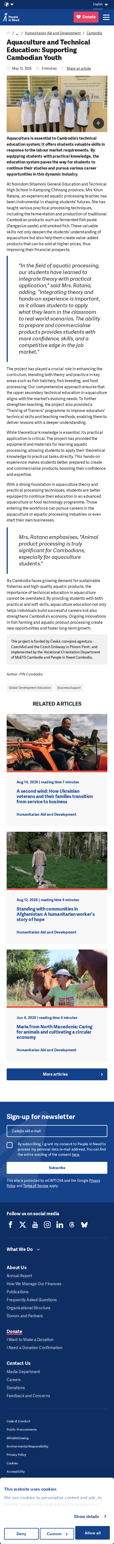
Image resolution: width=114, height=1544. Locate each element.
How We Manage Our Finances (34, 1284)
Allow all (93, 1533)
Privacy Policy (16, 1455)
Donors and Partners (25, 1316)
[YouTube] (35, 1224)
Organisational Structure (28, 1308)
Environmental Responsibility (27, 1446)
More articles (55, 1074)
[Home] (8, 33)
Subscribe (57, 1167)
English (98, 4)
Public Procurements (22, 1430)
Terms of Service (35, 1186)
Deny (21, 1534)
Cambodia (94, 33)
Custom (54, 1534)
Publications (17, 1292)
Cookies (12, 1463)
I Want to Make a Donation (30, 1339)
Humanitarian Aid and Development (53, 33)
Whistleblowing (17, 1438)
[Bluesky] (84, 1224)
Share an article (79, 68)
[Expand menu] (106, 17)
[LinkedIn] (59, 1224)
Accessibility (16, 1472)
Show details (86, 1516)
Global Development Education (30, 688)
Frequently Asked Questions (32, 1300)
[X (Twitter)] (22, 1224)
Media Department (23, 1372)
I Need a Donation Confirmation (34, 1347)
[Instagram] (47, 1224)
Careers (14, 1380)
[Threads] (72, 1224)
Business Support (69, 688)
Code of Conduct (18, 1421)
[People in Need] (11, 17)
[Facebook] (10, 1224)
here (75, 1154)
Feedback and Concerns (28, 1396)
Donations (16, 1388)
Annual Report (19, 1276)
